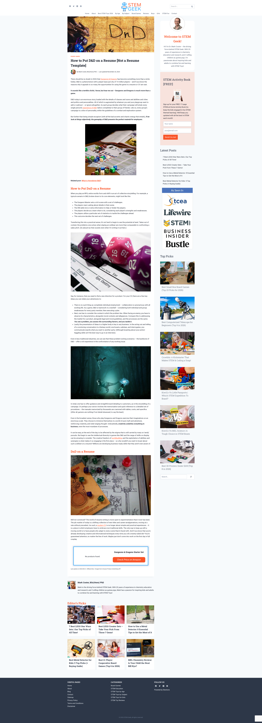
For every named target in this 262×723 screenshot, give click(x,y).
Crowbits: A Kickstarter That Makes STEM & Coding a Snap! (176, 359)
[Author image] (73, 71)
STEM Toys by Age (117, 692)
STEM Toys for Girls (118, 697)
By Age (117, 13)
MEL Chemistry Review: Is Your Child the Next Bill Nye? (140, 663)
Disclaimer (71, 706)
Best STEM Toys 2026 (105, 13)
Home (87, 13)
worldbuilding (117, 438)
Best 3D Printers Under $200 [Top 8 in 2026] (177, 467)
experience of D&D (90, 108)
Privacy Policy (72, 700)
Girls (158, 13)
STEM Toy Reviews (118, 700)
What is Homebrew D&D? (91, 181)
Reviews (146, 13)
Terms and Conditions (75, 703)
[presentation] (81, 614)
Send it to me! (170, 137)
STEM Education (117, 689)
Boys (153, 13)
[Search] (191, 477)
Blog (69, 692)
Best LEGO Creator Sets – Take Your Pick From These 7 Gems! (111, 629)
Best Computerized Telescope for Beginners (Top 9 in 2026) (177, 324)
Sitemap (70, 697)
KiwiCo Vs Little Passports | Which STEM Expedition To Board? (175, 395)
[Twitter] (73, 6)
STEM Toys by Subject (119, 694)
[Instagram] (77, 6)
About (94, 13)
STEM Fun (165, 13)
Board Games (136, 13)
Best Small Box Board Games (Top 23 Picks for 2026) (175, 288)
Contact (174, 13)
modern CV (101, 525)
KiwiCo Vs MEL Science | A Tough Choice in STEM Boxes (176, 432)
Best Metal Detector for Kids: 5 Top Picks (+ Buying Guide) (80, 663)
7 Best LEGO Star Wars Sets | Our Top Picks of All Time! (80, 629)
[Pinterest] (80, 6)
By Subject (125, 13)
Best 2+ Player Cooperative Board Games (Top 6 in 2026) (109, 663)
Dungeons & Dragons (109, 79)
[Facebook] (70, 6)
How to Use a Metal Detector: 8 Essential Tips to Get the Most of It (140, 629)
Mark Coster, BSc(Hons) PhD (88, 72)
